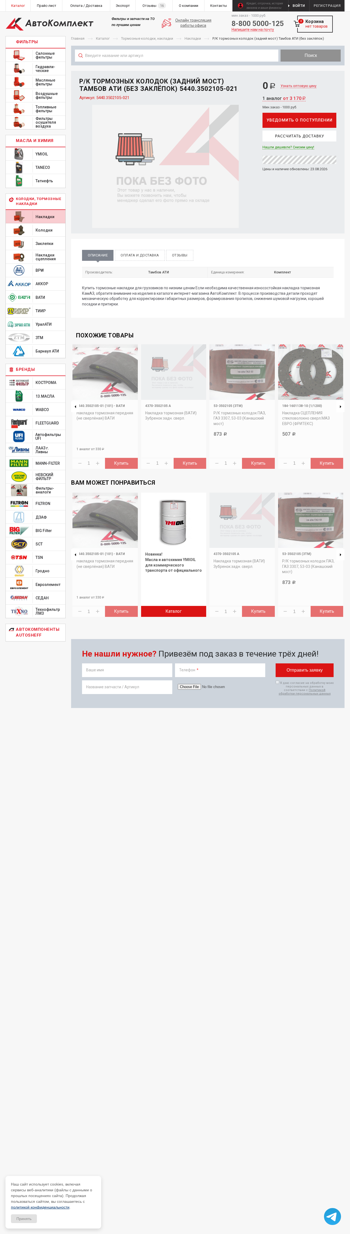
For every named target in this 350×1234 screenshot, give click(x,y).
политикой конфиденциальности (40, 1207)
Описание (98, 255)
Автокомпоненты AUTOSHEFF (37, 632)
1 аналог (284, 98)
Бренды (25, 369)
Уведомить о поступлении (299, 120)
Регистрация (327, 6)
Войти (299, 6)
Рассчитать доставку (299, 136)
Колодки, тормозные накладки (38, 201)
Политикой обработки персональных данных (305, 691)
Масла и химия (35, 140)
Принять (23, 1218)
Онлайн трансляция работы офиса (193, 23)
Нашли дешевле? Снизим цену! (288, 147)
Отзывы (180, 255)
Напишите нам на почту (253, 30)
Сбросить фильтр (301, 68)
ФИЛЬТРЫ (27, 41)
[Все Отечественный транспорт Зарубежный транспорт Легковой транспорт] (177, 68)
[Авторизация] (347, 2)
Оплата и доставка (140, 255)
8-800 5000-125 (258, 23)
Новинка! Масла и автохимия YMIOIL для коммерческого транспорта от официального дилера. (173, 565)
